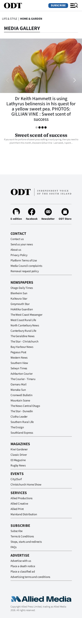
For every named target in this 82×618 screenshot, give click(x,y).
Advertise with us (21, 561)
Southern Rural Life (22, 422)
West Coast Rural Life (23, 320)
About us (16, 250)
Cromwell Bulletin (21, 395)
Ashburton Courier (21, 374)
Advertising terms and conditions (30, 577)
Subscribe (58, 5)
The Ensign (17, 427)
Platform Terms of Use (24, 260)
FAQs (13, 547)
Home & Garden (31, 19)
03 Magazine (18, 460)
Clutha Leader (19, 417)
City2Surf (16, 479)
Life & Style (9, 19)
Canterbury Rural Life (23, 331)
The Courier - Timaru (23, 379)
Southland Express (22, 433)
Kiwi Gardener (19, 449)
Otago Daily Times (22, 288)
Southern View (19, 363)
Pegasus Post (18, 352)
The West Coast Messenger (26, 315)
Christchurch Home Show (26, 485)
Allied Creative (19, 504)
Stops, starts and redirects (26, 542)
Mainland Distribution (24, 514)
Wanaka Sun (18, 390)
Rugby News (18, 465)
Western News (19, 358)
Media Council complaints (26, 266)
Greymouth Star (20, 304)
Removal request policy (25, 271)
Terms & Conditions (22, 536)
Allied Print (17, 509)
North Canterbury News (25, 325)
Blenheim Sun (19, 293)
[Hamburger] (74, 5)
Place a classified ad (23, 572)
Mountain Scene (20, 400)
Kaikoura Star (19, 299)
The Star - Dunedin (22, 411)
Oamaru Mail (18, 384)
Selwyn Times (19, 368)
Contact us (17, 239)
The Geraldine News (22, 336)
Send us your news (22, 244)
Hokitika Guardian (22, 309)
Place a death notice (23, 566)
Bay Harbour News (22, 347)
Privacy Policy (19, 255)
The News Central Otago (25, 406)
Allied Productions (21, 498)
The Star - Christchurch (24, 341)
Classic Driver (19, 455)
